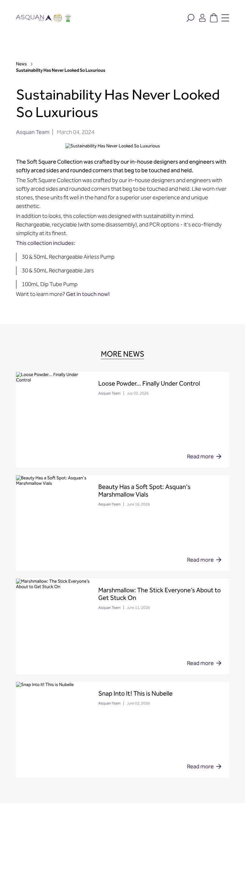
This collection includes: (45, 243)
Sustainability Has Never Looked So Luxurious (60, 70)
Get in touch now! (88, 294)
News (22, 64)
